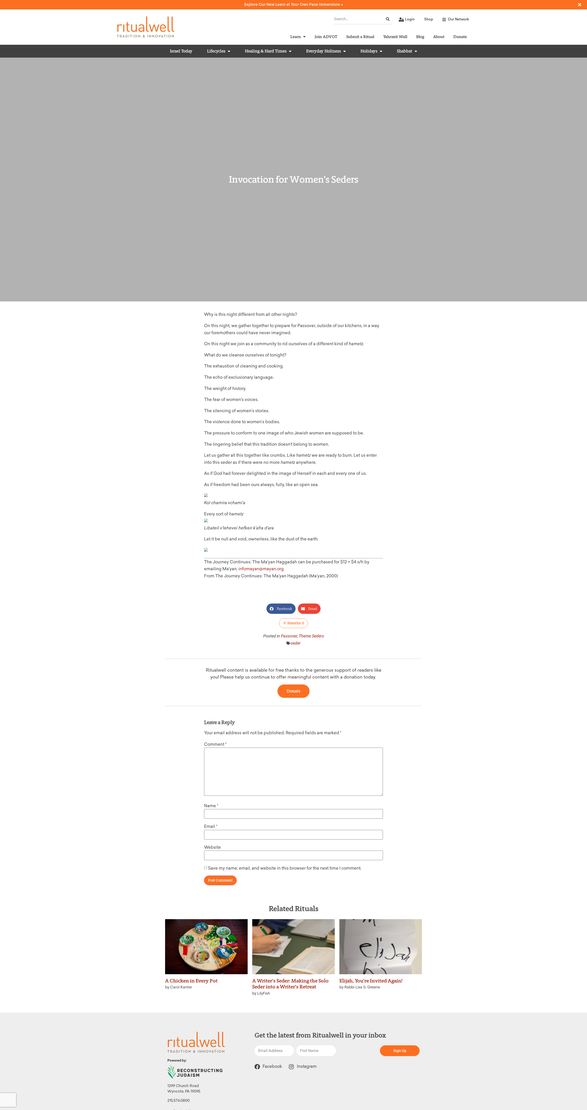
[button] (281, 609)
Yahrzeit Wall (395, 36)
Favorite (295, 623)
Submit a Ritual (360, 36)
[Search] (388, 19)
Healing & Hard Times (266, 51)
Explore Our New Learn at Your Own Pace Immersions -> (293, 4)
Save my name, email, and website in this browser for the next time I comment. (284, 868)
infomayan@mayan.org (261, 568)
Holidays (368, 51)
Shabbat (404, 51)
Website (212, 847)
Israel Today (181, 51)
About (438, 36)
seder (296, 643)
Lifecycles (216, 51)
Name (211, 806)
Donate (460, 36)
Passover (289, 636)
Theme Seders (311, 636)
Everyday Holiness (323, 51)
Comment (215, 744)
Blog (420, 36)
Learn (295, 36)
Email (210, 826)
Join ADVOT (326, 36)
